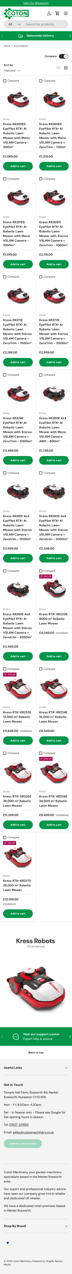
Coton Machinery (22, 1261)
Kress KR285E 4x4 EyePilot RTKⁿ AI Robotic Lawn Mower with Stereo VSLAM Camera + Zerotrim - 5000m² (17, 625)
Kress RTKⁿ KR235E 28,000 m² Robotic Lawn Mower (17, 801)
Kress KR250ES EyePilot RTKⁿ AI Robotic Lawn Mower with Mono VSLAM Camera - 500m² (16, 135)
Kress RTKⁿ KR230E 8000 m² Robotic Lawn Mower (53, 618)
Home (7, 46)
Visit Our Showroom (36, 3)
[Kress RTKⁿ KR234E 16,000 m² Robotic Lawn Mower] (54, 687)
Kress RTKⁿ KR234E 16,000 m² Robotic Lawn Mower (53, 717)
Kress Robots (21, 46)
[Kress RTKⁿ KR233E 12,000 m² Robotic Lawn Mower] (18, 687)
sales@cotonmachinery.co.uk (33, 1132)
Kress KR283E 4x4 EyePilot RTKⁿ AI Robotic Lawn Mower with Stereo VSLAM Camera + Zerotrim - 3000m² (53, 527)
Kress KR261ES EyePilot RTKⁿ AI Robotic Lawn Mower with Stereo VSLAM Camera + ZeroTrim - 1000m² (53, 233)
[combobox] (36, 24)
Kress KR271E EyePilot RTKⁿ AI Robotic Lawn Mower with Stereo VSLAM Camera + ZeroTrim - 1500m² (17, 331)
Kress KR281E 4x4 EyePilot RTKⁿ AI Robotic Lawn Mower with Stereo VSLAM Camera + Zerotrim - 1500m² (17, 527)
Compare (51, 56)
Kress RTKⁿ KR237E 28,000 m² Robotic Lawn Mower (17, 885)
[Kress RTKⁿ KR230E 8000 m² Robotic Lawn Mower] (54, 589)
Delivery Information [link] (22, 1143)
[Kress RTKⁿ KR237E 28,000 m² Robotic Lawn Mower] (18, 856)
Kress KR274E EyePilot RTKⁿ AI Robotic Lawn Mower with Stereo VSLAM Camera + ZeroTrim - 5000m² (17, 429)
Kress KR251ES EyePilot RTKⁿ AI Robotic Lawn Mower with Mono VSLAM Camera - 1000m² (16, 233)
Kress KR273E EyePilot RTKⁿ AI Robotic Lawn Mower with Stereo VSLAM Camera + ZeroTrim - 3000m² (53, 331)
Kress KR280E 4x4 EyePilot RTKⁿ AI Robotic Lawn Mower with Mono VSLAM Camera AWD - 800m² (52, 429)
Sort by (8, 65)
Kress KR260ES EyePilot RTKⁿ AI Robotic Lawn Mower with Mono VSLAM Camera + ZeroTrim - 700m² (52, 135)
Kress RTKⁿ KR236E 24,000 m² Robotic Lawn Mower (53, 801)
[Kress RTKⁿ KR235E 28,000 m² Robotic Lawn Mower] (18, 772)
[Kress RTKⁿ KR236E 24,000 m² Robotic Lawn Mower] (54, 772)
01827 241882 (19, 1125)
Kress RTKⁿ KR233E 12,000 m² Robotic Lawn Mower (17, 717)
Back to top (36, 1052)
